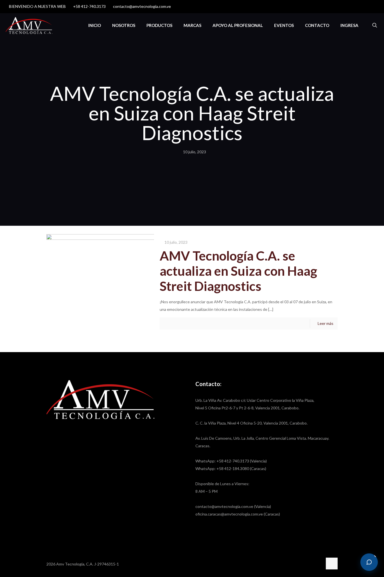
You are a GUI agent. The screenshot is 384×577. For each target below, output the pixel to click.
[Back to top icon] (332, 563)
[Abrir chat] (369, 562)
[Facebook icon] (358, 6)
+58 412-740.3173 (89, 6)
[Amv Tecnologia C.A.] (29, 25)
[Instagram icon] (372, 6)
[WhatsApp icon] (351, 6)
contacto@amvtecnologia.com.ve (142, 6)
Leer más (325, 323)
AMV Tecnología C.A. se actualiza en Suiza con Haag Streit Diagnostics (238, 271)
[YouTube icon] (365, 6)
